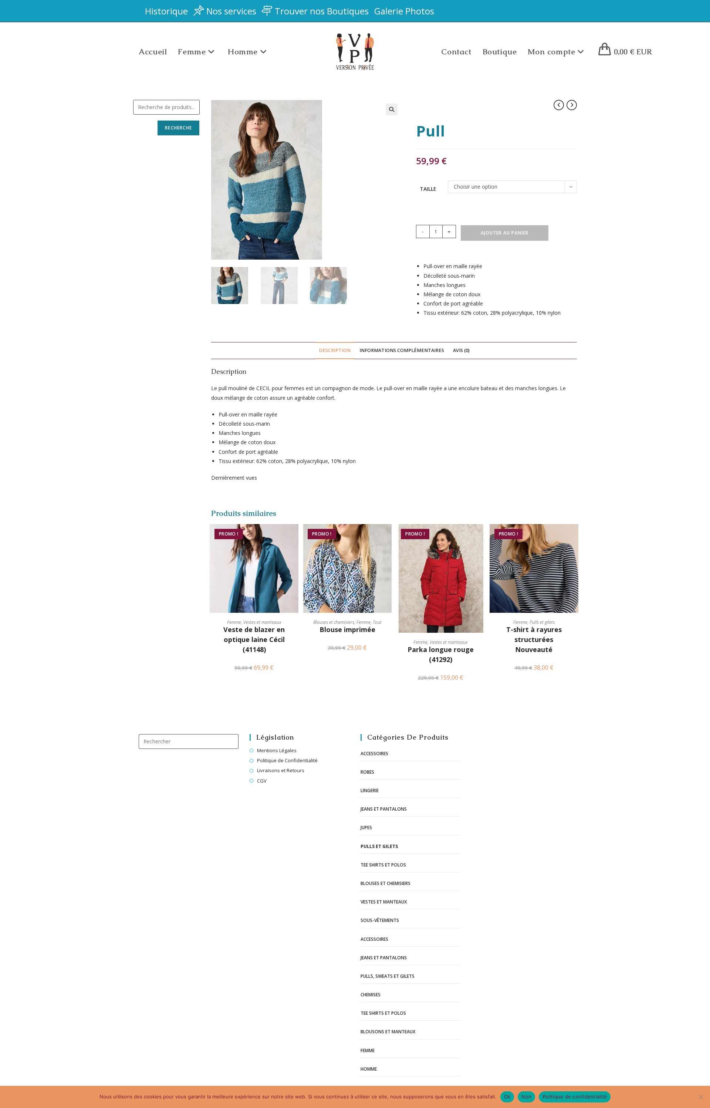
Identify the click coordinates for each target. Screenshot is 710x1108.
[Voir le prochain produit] (572, 105)
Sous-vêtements (380, 920)
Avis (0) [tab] (461, 350)
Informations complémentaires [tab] (401, 350)
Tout (377, 622)
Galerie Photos (404, 11)
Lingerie (370, 790)
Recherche (178, 128)
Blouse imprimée (347, 629)
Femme (234, 622)
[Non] (700, 1097)
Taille (428, 188)
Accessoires (374, 753)
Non (526, 1096)
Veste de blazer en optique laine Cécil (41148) (254, 639)
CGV (262, 780)
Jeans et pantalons (384, 809)
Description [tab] (335, 350)
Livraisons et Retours (280, 770)
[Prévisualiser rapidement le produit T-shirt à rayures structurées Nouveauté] (574, 537)
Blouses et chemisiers (333, 622)
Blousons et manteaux (388, 1031)
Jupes (366, 827)
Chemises (371, 995)
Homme (369, 1069)
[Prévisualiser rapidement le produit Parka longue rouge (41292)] (481, 537)
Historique (166, 11)
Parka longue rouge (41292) (441, 654)
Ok (507, 1096)
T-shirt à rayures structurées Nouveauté (534, 639)
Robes (367, 772)
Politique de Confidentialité (287, 760)
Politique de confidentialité (574, 1096)
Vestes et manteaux (262, 622)
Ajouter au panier (504, 233)
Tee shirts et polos (383, 865)
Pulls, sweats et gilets (388, 976)
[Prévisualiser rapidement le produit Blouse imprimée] (388, 537)
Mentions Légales (277, 750)
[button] (392, 109)
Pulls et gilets (542, 622)
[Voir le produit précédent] (559, 105)
